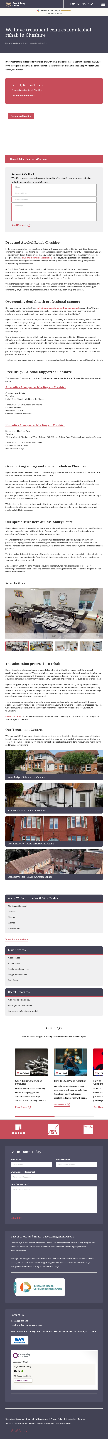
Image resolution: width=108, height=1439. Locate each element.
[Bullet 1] (35, 1116)
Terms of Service (61, 1423)
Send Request (18, 225)
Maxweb (81, 1419)
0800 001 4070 (28, 95)
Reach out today (13, 716)
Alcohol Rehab (14, 963)
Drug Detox (13, 980)
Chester (11, 917)
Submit (14, 1217)
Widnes (11, 922)
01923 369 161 (21, 1321)
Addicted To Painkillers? (19, 999)
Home (7, 43)
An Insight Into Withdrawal (20, 1005)
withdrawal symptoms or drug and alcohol (58, 308)
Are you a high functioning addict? (23, 1011)
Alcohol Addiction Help (18, 969)
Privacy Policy (56, 1419)
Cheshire (12, 911)
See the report (21, 1380)
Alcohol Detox (14, 957)
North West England (17, 906)
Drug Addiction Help (17, 974)
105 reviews (58, 13)
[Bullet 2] (74, 1116)
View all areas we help (16, 939)
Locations (16, 43)
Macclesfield (14, 928)
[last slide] (10, 614)
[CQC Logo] (21, 1358)
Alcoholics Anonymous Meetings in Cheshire (35, 387)
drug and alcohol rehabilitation (37, 257)
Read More (21, 1107)
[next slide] (98, 617)
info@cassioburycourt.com (30, 1325)
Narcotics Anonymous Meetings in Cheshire (35, 425)
